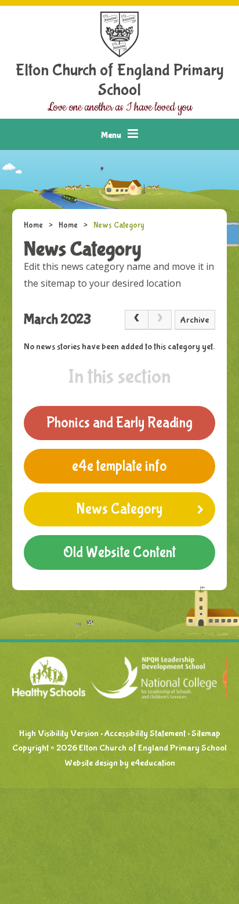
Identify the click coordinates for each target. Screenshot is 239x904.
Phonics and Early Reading (119, 423)
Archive (194, 319)
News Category (118, 225)
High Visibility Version (59, 733)
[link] (160, 320)
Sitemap (205, 733)
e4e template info (119, 466)
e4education (153, 762)
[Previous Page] (136, 320)
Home (33, 225)
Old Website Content (119, 552)
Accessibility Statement (145, 733)
